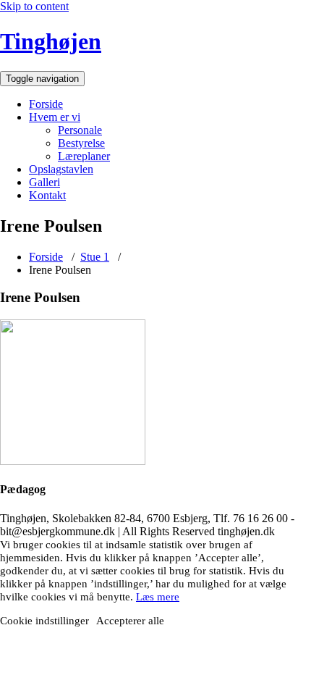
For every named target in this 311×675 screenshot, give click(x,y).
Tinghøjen (50, 41)
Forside (46, 104)
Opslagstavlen (61, 169)
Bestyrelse (81, 143)
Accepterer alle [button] (130, 620)
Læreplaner (84, 156)
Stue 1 (94, 257)
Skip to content (34, 6)
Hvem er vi (54, 117)
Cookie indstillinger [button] (44, 620)
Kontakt (47, 195)
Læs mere (157, 597)
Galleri (44, 182)
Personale (80, 130)
